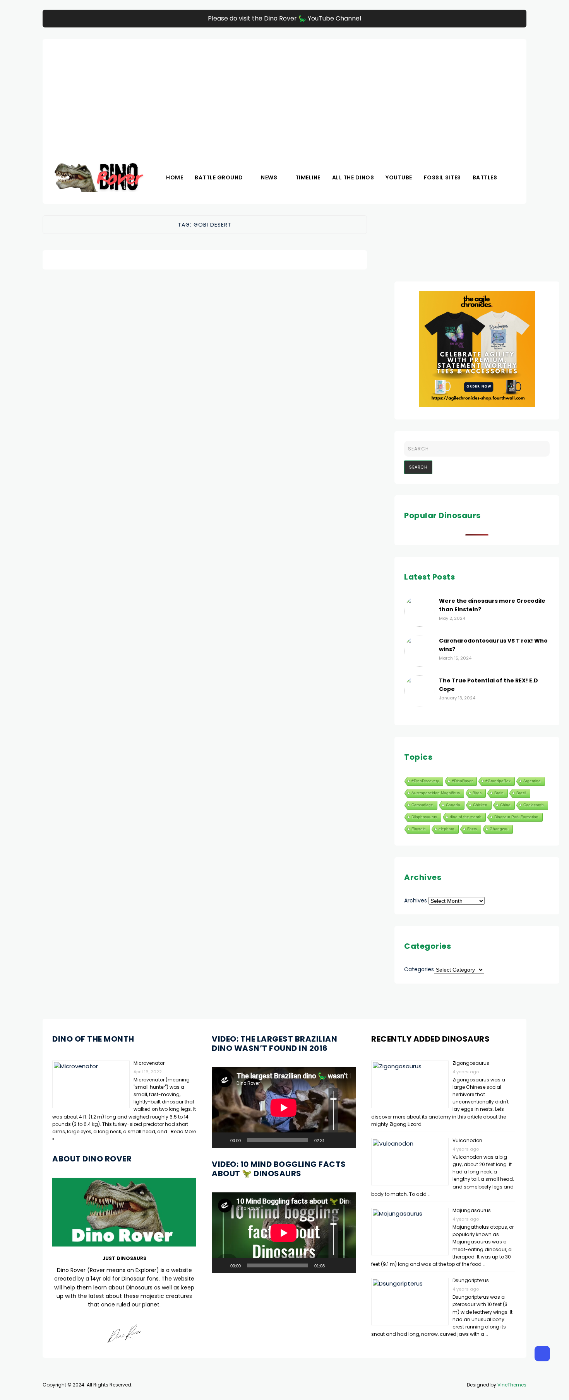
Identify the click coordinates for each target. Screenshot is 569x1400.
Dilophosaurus (424, 817)
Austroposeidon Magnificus (435, 793)
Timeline (307, 177)
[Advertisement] (284, 93)
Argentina (532, 781)
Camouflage (422, 805)
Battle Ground (219, 177)
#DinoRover (462, 781)
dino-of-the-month (466, 817)
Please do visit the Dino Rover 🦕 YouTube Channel (284, 18)
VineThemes (511, 1384)
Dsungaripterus (470, 1280)
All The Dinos (353, 177)
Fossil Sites (442, 177)
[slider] (333, 1110)
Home (174, 177)
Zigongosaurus (470, 1063)
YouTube (399, 177)
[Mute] (333, 1140)
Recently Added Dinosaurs (430, 1038)
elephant (446, 829)
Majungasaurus (471, 1210)
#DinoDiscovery (425, 781)
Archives (415, 900)
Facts (472, 829)
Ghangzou (499, 829)
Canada (453, 805)
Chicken (480, 805)
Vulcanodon (467, 1140)
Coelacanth (533, 805)
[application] (284, 1107)
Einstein (418, 829)
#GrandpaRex (498, 781)
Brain (499, 793)
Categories (419, 969)
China (505, 805)
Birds (477, 793)
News (269, 177)
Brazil (521, 793)
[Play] (222, 1140)
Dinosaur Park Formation (516, 817)
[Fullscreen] (346, 1140)
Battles (485, 177)
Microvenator (149, 1063)
